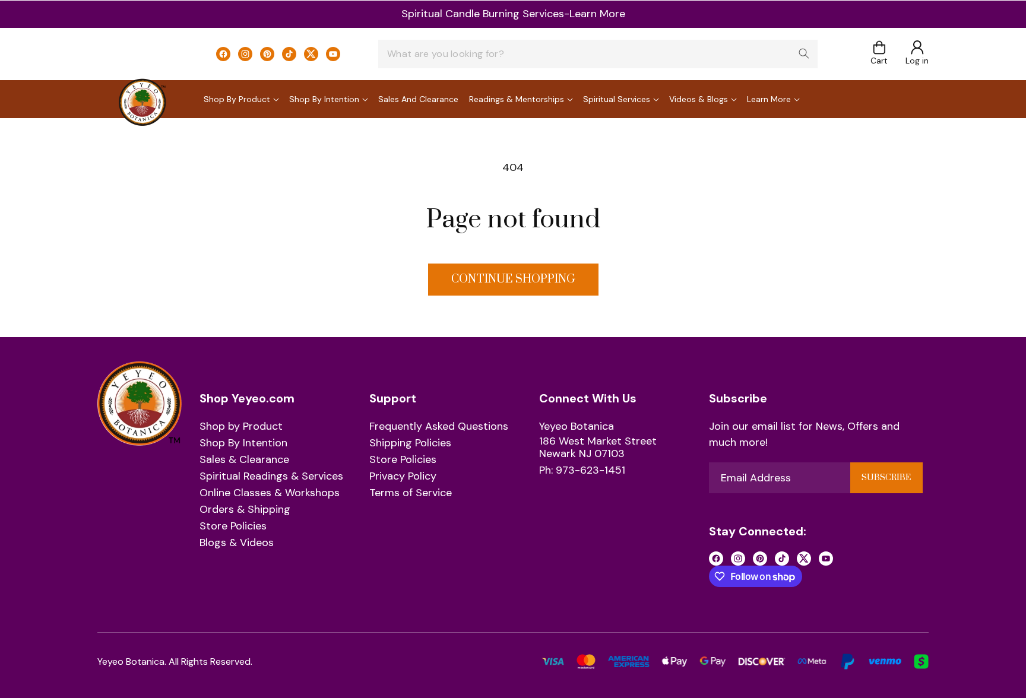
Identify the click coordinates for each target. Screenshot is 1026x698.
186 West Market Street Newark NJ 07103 (598, 448)
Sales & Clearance (244, 460)
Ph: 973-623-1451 (582, 471)
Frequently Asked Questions (438, 426)
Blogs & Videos (237, 543)
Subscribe (886, 477)
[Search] (804, 53)
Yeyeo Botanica (576, 426)
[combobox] (598, 54)
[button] (879, 53)
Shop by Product (241, 426)
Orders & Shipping (245, 509)
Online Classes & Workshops (270, 493)
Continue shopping (513, 279)
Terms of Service (410, 493)
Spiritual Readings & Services (271, 476)
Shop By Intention (243, 443)
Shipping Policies (410, 443)
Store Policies (233, 526)
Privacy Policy (402, 476)
